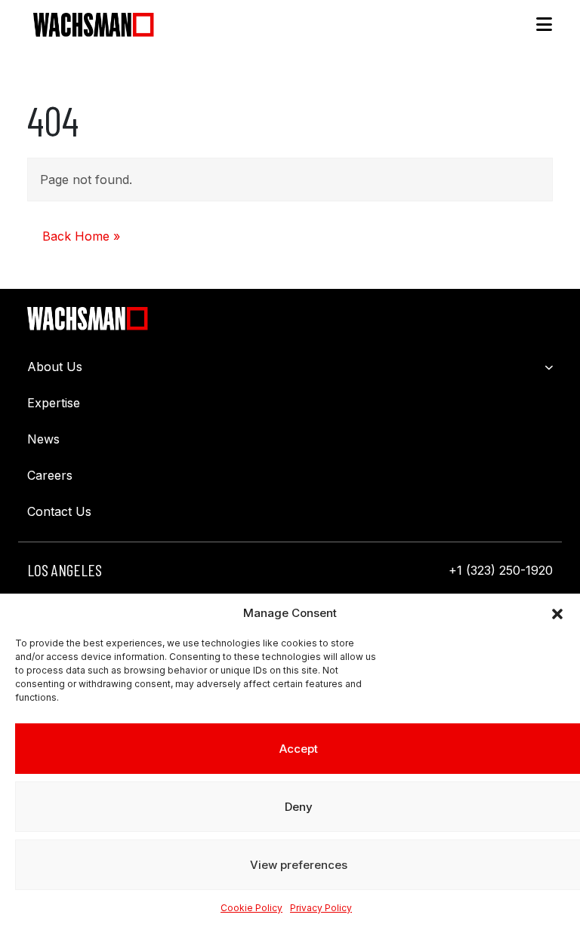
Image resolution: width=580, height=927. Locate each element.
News (43, 439)
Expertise (53, 402)
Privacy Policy (321, 907)
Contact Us (59, 511)
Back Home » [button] (81, 236)
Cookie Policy (251, 907)
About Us (54, 366)
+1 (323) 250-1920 (501, 570)
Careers (49, 475)
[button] (557, 613)
